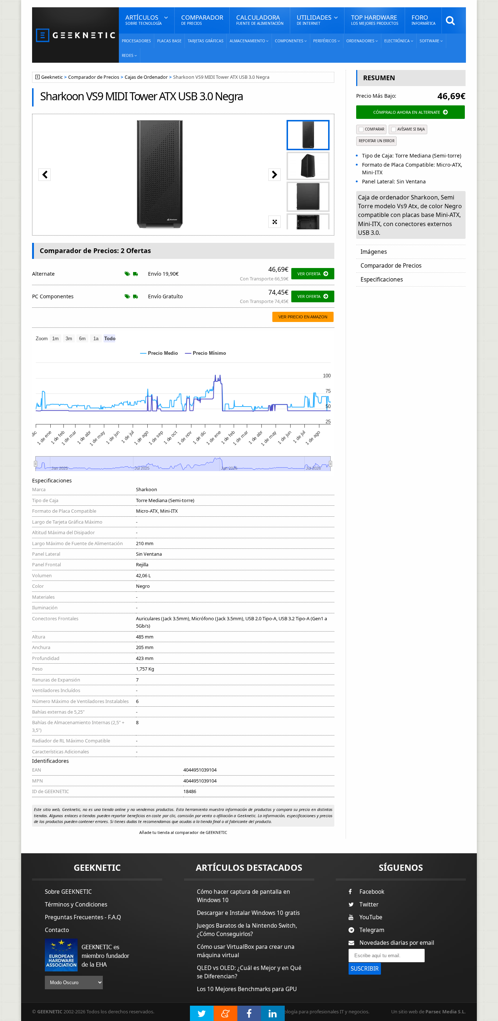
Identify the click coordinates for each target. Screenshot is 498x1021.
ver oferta (308, 273)
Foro (423, 19)
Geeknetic (52, 77)
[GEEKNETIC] (75, 35)
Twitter (368, 904)
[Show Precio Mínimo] (205, 353)
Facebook (371, 892)
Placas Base (169, 40)
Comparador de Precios (93, 77)
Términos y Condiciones (76, 904)
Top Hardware (374, 19)
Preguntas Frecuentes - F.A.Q (83, 917)
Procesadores (136, 40)
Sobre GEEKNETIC (68, 892)
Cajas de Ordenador (146, 77)
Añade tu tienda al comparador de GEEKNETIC (183, 832)
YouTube (370, 917)
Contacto (57, 930)
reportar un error (376, 141)
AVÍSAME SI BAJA (411, 129)
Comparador (202, 19)
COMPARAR (374, 129)
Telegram (371, 930)
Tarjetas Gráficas (205, 40)
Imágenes (374, 252)
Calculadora (260, 19)
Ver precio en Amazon (303, 317)
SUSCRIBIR (365, 969)
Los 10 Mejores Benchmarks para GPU (247, 989)
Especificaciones (382, 279)
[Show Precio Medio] (159, 353)
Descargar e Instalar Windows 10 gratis (248, 913)
